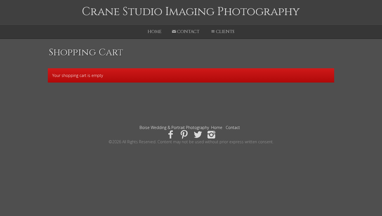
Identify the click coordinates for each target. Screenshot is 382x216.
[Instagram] (211, 134)
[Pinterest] (184, 134)
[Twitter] (198, 134)
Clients (225, 32)
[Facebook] (170, 134)
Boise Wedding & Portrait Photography (174, 127)
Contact (188, 32)
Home (155, 32)
